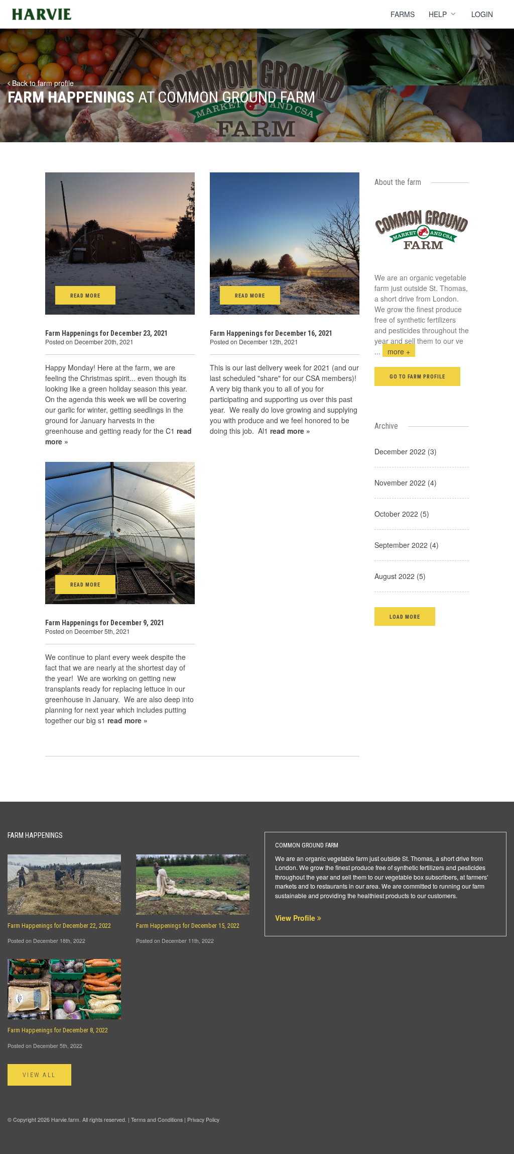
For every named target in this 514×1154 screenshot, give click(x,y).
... (392, 351)
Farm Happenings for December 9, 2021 (104, 623)
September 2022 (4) (406, 545)
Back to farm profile (42, 83)
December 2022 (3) (405, 451)
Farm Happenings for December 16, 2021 (271, 333)
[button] (404, 616)
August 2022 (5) (400, 576)
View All (39, 1075)
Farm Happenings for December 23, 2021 (106, 333)
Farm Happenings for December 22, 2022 (59, 925)
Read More (85, 296)
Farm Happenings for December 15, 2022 (187, 925)
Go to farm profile (418, 376)
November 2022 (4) (405, 482)
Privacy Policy (203, 1119)
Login (482, 14)
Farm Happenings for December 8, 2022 (58, 1030)
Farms (403, 14)
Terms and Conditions (157, 1119)
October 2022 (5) (401, 514)
